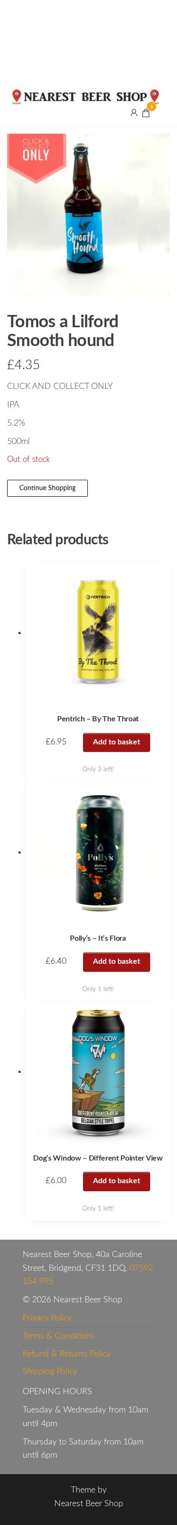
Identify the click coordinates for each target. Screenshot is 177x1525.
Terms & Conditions (58, 1336)
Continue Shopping (47, 488)
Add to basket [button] (116, 742)
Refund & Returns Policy (66, 1354)
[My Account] (134, 112)
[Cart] (146, 114)
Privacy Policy (47, 1318)
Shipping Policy (50, 1371)
